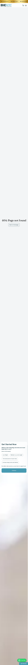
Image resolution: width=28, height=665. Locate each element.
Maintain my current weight (16, 455)
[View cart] (23, 5)
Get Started (23, 663)
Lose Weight (5, 455)
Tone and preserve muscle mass (10, 458)
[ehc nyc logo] (6, 5)
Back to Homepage (14, 224)
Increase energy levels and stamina (10, 462)
